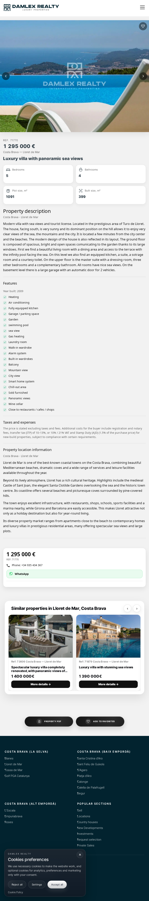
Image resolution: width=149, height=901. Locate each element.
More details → (41, 684)
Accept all (57, 884)
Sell (79, 810)
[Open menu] (142, 7)
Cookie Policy (15, 892)
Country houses (87, 822)
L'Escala (10, 810)
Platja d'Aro (84, 776)
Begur (81, 793)
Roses (9, 822)
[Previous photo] (6, 76)
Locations (83, 816)
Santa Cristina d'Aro (90, 758)
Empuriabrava (13, 816)
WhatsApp (22, 574)
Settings (37, 884)
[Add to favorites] (143, 26)
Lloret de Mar (13, 764)
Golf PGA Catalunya (17, 776)
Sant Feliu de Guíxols (90, 764)
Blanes (9, 758)
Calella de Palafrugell (90, 787)
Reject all (17, 884)
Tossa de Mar (14, 770)
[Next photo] (143, 76)
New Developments (90, 828)
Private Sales (85, 845)
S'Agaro (82, 770)
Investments (85, 834)
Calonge (82, 781)
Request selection (89, 839)
